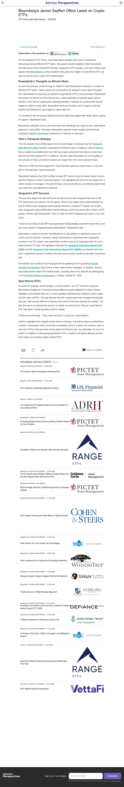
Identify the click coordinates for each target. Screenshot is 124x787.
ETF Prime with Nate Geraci (32, 19)
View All (55, 362)
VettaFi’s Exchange (38, 133)
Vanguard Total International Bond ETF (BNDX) (57, 249)
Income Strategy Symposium (39, 275)
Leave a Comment (94, 350)
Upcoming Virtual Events (35, 362)
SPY (20, 169)
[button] (33, 350)
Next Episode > (98, 46)
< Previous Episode (27, 46)
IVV (96, 165)
